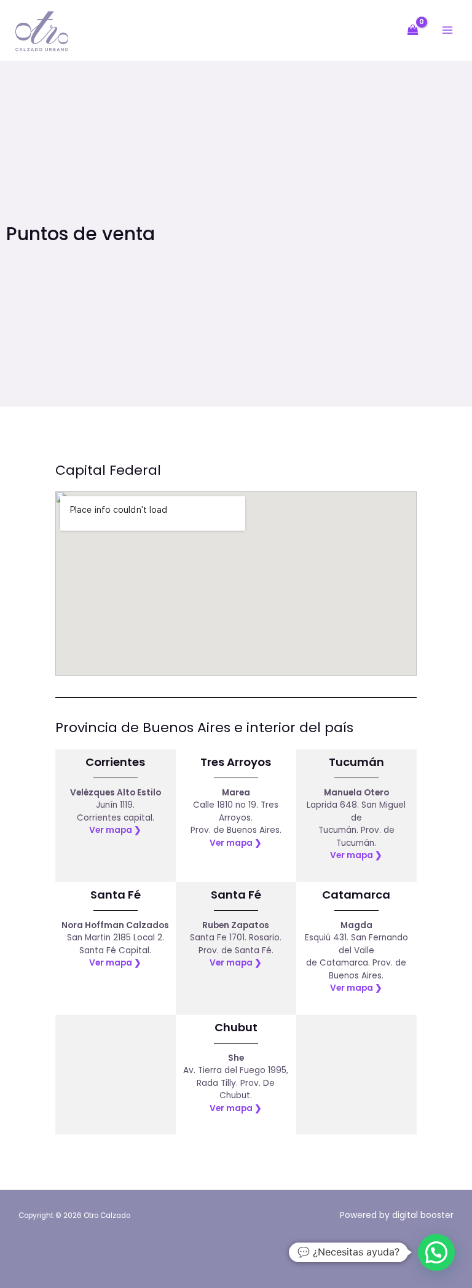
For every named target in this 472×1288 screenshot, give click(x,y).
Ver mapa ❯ (115, 830)
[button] (436, 1252)
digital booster (423, 1215)
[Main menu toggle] (448, 30)
